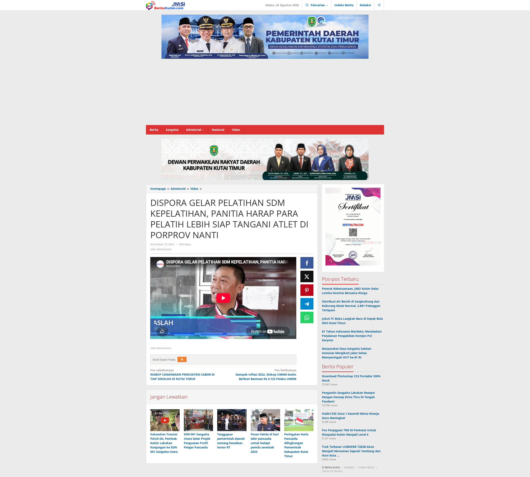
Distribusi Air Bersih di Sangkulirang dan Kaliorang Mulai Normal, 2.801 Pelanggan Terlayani (351, 305)
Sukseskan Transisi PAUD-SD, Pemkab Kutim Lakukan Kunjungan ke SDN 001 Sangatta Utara (164, 443)
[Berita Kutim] (166, 5)
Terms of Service (332, 471)
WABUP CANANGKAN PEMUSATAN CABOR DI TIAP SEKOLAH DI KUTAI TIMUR (182, 374)
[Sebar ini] (307, 263)
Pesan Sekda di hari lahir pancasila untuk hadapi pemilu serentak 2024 (265, 443)
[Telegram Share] (307, 304)
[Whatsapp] (307, 317)
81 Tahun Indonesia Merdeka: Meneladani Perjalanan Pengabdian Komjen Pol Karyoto (352, 335)
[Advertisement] (265, 94)
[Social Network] (379, 5)
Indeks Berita (366, 467)
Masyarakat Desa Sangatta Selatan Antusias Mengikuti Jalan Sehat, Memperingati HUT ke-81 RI (346, 353)
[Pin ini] (307, 290)
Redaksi (349, 467)
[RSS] (182, 359)
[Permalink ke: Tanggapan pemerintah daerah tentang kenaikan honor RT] (232, 420)
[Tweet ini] (307, 276)
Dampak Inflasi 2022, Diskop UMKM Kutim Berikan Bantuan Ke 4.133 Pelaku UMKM (266, 374)
